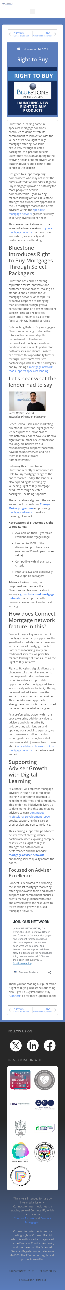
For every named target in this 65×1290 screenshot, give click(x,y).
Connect (15, 996)
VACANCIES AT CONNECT (33, 1279)
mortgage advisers (20, 512)
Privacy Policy (48, 1270)
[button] (32, 11)
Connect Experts (24, 1218)
